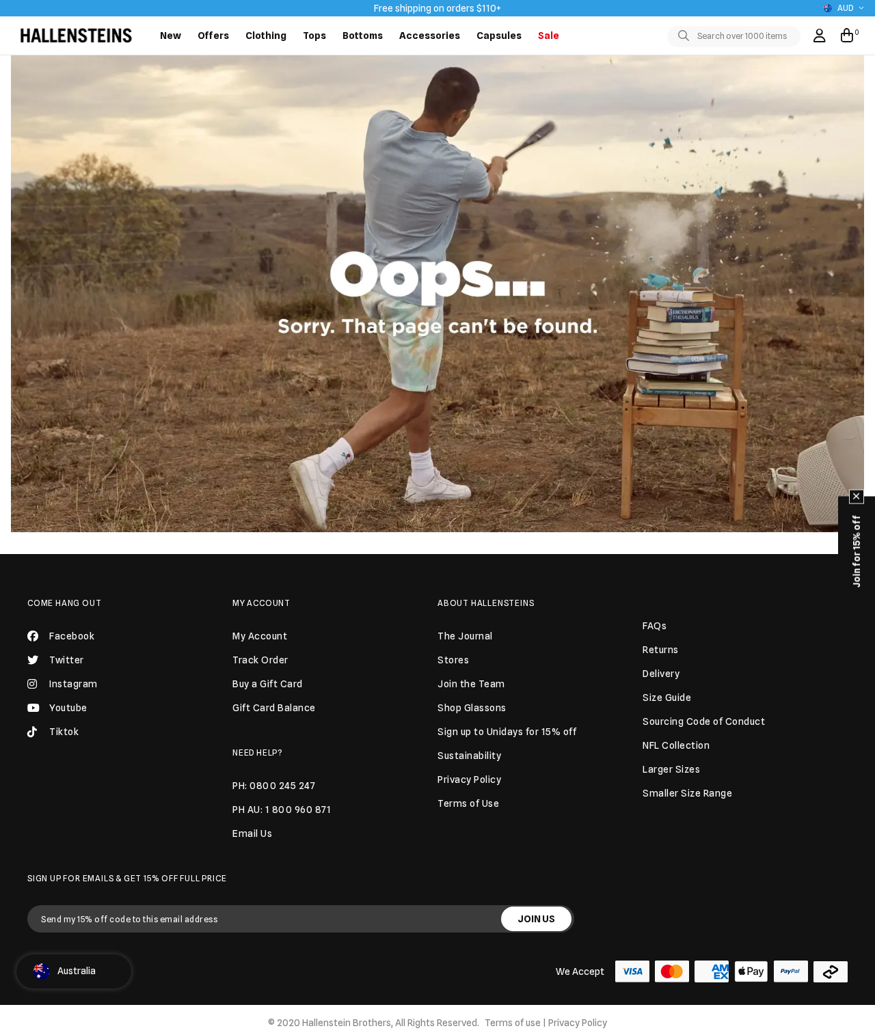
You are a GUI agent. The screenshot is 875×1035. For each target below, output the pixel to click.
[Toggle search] (686, 36)
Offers (213, 35)
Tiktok (64, 731)
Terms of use (513, 1022)
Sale (548, 35)
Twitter (66, 659)
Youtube (68, 707)
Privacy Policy (577, 1022)
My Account (261, 603)
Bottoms (362, 35)
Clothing (265, 35)
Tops (314, 35)
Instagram (73, 683)
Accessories (429, 35)
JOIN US (536, 918)
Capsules (499, 35)
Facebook (71, 636)
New (170, 35)
